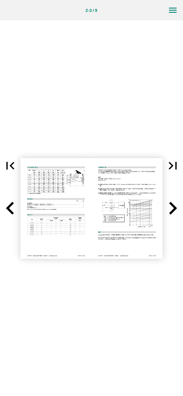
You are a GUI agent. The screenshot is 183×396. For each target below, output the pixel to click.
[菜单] (173, 10)
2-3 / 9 (91, 10)
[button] (10, 165)
